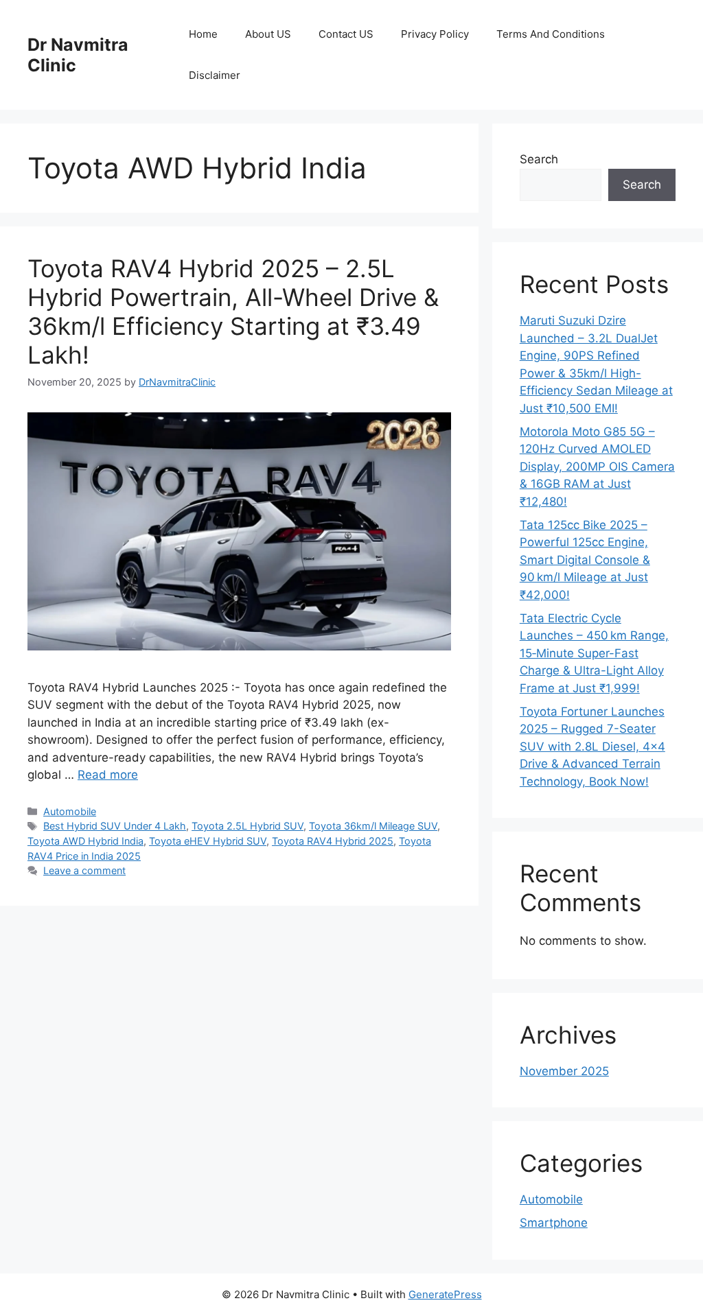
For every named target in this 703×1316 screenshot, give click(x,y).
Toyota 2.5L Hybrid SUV (247, 826)
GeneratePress (445, 1294)
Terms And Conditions (550, 33)
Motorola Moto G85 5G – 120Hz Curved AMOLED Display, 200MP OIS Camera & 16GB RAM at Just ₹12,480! (597, 466)
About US (268, 33)
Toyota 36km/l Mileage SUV (373, 826)
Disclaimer (214, 75)
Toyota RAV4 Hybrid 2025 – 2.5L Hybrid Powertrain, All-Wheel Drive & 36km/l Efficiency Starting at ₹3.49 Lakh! (233, 311)
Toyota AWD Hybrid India (85, 841)
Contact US (346, 33)
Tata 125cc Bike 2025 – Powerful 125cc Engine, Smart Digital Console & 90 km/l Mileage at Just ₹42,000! (585, 560)
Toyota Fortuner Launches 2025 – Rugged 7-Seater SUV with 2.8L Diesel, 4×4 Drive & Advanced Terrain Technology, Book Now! (592, 746)
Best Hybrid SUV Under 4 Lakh (114, 826)
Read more (108, 775)
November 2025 (564, 1071)
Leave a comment (84, 870)
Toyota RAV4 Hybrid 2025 (332, 841)
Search (539, 159)
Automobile (69, 811)
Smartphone (554, 1223)
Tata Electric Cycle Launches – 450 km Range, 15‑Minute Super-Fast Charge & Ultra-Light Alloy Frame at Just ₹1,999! (594, 653)
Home (203, 33)
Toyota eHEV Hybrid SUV (207, 841)
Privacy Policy (435, 33)
